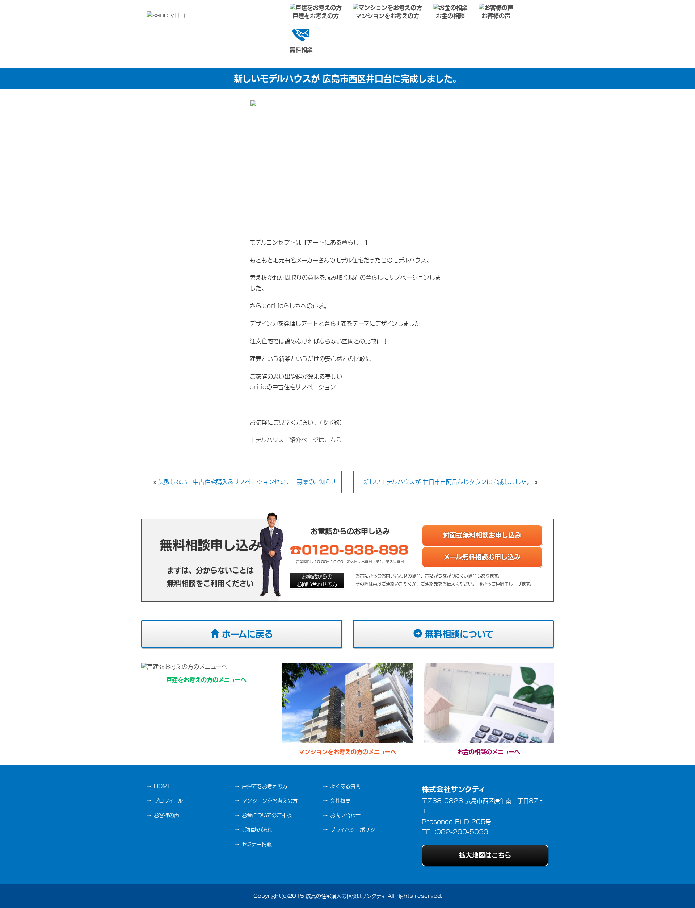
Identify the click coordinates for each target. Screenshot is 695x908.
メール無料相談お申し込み (482, 557)
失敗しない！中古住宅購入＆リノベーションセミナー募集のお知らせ (247, 482)
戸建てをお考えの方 (264, 786)
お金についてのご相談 (267, 815)
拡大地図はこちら (485, 855)
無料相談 (301, 50)
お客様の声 (495, 16)
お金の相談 (450, 16)
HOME (162, 786)
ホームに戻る (246, 634)
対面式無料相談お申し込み (482, 535)
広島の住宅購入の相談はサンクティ (346, 896)
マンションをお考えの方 (387, 16)
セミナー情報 (257, 844)
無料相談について (458, 634)
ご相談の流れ (257, 829)
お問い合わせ (345, 815)
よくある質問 (345, 786)
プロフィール (168, 800)
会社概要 (340, 800)
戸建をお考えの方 (315, 16)
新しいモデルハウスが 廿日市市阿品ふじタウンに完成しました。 (447, 482)
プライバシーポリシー (355, 829)
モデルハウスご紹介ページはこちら (296, 440)
